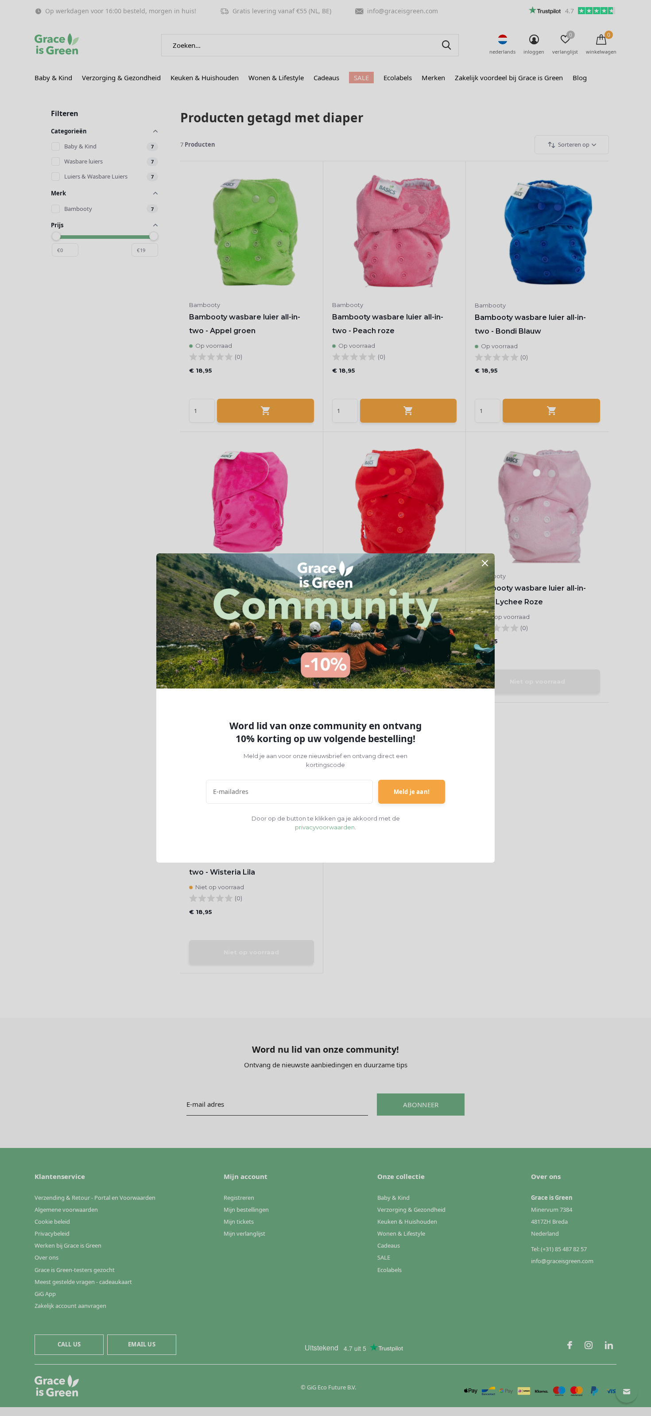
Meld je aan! (412, 792)
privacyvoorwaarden (325, 827)
